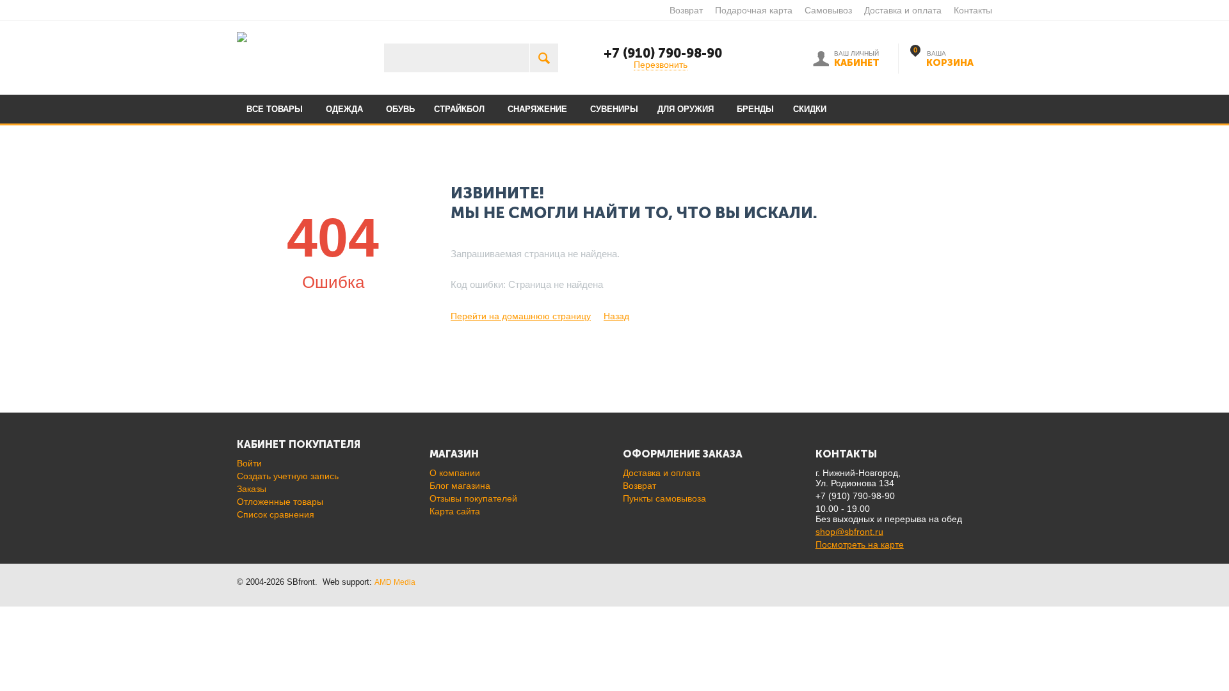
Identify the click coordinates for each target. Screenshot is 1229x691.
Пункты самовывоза (664, 498)
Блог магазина (460, 486)
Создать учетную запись (288, 476)
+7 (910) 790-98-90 (663, 53)
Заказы (251, 489)
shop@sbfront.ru (849, 532)
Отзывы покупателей (473, 498)
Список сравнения (275, 514)
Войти (249, 463)
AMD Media (394, 582)
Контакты (973, 10)
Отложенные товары (280, 501)
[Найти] (543, 58)
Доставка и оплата (903, 10)
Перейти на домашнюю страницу (521, 316)
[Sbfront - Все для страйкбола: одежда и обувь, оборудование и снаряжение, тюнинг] (242, 36)
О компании (455, 473)
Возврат (686, 10)
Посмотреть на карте (859, 544)
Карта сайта (455, 511)
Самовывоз (828, 10)
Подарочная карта (753, 10)
